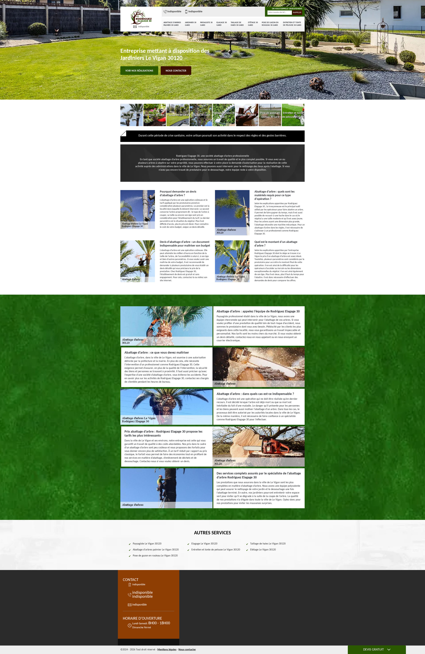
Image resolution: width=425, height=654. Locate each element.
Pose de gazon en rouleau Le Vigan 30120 (155, 555)
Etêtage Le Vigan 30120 (263, 549)
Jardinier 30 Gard (190, 24)
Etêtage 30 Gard (253, 24)
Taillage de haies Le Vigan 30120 (268, 543)
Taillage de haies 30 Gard (237, 24)
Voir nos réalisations (139, 71)
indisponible (143, 27)
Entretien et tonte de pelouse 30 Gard (292, 24)
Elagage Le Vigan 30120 (204, 543)
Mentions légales (166, 649)
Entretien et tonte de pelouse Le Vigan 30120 (215, 549)
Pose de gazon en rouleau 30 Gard (270, 24)
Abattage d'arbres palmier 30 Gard (172, 24)
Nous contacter (176, 71)
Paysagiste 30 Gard (206, 24)
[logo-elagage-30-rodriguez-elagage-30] (141, 17)
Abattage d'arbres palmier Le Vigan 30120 (156, 549)
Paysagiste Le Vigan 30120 (147, 543)
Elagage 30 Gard (221, 24)
